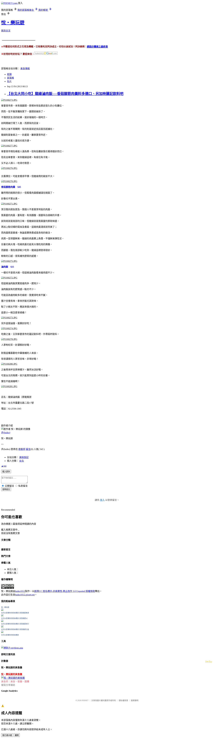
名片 (9, 81)
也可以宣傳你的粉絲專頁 (10, 613)
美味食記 (24, 457)
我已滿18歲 (7, 735)
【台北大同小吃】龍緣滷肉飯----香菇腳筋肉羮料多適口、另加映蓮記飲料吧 (65, 94)
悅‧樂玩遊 (12, 22)
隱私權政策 (123, 700)
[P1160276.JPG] (9, 168)
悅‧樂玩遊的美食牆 (11, 674)
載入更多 (6, 471)
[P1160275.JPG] (9, 261)
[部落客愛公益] (2, 632)
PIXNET (85, 700)
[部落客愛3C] (2, 621)
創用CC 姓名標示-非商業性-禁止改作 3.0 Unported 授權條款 (64, 591)
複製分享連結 (8, 685)
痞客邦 (21, 449)
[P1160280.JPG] (9, 364)
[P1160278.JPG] (9, 339)
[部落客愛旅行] (2, 626)
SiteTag (208, 661)
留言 (28, 449)
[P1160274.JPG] (9, 328)
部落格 (10, 78)
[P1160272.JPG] (9, 277)
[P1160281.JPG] (9, 386)
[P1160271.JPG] (9, 203)
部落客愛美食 (24, 613)
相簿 (9, 74)
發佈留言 (6, 489)
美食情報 (25, 68)
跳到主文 (5, 30)
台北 (21, 461)
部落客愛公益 (24, 629)
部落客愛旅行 (24, 624)
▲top (3, 466)
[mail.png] (46, 54)
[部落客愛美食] (2, 615)
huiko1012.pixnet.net (25, 594)
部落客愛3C (23, 618)
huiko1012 (20, 591)
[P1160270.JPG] (9, 181)
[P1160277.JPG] (9, 146)
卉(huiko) (5, 432)
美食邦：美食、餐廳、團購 (15, 681)
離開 (17, 735)
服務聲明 (134, 700)
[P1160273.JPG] (9, 100)
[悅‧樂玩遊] (2, 610)
